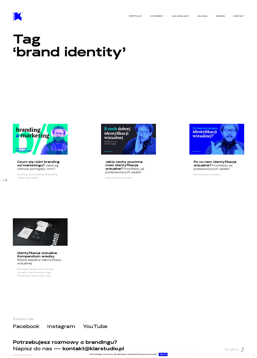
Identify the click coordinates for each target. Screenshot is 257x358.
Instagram (61, 327)
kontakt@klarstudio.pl (93, 349)
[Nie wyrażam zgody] (253, 355)
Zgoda (163, 354)
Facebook (26, 327)
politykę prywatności (145, 354)
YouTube (95, 327)
